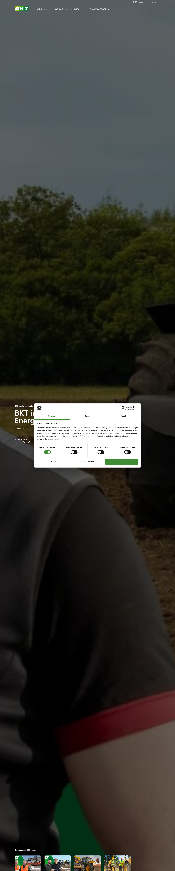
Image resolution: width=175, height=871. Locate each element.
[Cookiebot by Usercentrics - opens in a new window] (123, 408)
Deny (53, 462)
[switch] (74, 452)
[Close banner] (137, 408)
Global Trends (77, 9)
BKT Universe (42, 9)
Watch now (20, 439)
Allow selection (87, 462)
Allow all (121, 462)
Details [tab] (87, 416)
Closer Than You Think (99, 9)
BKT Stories (59, 9)
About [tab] (123, 416)
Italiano (155, 2)
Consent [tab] (51, 416)
